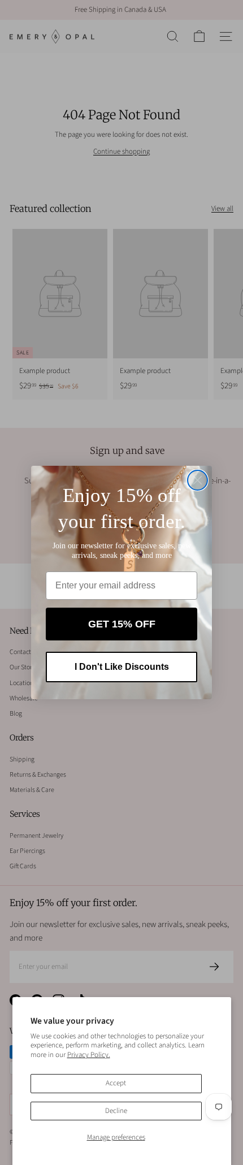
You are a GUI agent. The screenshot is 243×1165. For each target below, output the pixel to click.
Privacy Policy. (88, 1055)
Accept (116, 1083)
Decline (116, 1111)
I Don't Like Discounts (122, 667)
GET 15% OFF (121, 624)
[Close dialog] (197, 480)
